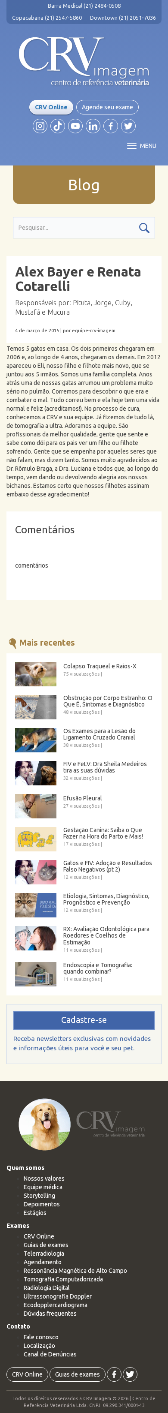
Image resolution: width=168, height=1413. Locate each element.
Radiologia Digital (47, 1287)
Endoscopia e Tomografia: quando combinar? (97, 968)
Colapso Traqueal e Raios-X (100, 666)
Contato (18, 1326)
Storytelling (39, 1195)
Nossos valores (44, 1178)
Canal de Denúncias (50, 1354)
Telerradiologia (44, 1253)
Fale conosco (41, 1337)
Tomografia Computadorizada (63, 1279)
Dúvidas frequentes (50, 1313)
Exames (17, 1225)
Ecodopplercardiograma (55, 1305)
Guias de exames (46, 1245)
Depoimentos (42, 1204)
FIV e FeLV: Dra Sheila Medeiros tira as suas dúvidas (105, 767)
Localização (39, 1345)
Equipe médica (43, 1187)
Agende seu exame (107, 107)
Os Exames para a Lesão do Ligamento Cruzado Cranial (99, 734)
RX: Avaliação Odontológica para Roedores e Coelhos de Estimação (106, 936)
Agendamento (43, 1262)
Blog (84, 184)
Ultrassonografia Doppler (58, 1296)
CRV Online (51, 107)
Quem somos (25, 1167)
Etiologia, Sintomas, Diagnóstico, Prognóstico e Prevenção (106, 899)
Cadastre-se (84, 1020)
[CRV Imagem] (84, 62)
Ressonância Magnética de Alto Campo (75, 1270)
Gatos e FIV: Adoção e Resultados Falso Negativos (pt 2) (107, 866)
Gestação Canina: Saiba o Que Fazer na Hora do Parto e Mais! (103, 833)
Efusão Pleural (82, 798)
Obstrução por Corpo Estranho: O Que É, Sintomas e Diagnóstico (107, 701)
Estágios (35, 1212)
